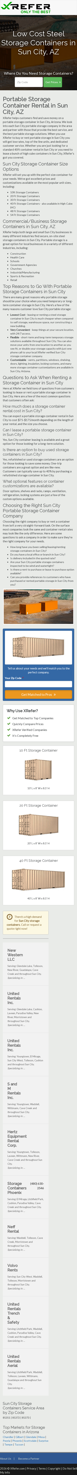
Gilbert (20, 1437)
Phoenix (17, 1440)
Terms (42, 1468)
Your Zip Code (14, 678)
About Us (5, 1458)
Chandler (8, 1437)
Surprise (43, 1440)
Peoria (6, 1440)
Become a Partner (28, 1458)
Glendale (31, 1437)
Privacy (31, 1468)
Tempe (8, 1444)
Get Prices (51, 82)
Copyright (54, 1468)
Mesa (41, 1437)
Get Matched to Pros (37, 694)
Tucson (19, 1444)
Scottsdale (30, 1440)
